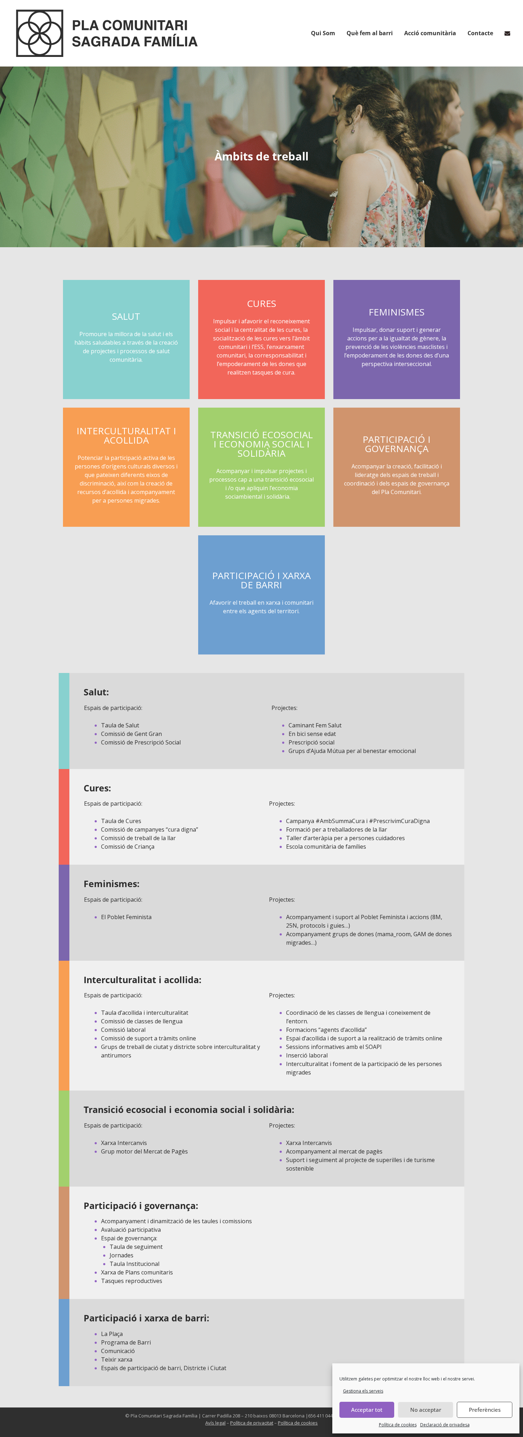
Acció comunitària (430, 33)
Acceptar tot (366, 1409)
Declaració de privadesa (445, 1425)
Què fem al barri (370, 33)
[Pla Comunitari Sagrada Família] (107, 33)
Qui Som (323, 33)
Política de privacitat (251, 1423)
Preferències (485, 1409)
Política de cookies (398, 1425)
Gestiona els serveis (363, 1391)
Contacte (480, 33)
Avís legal (215, 1423)
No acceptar (425, 1409)
